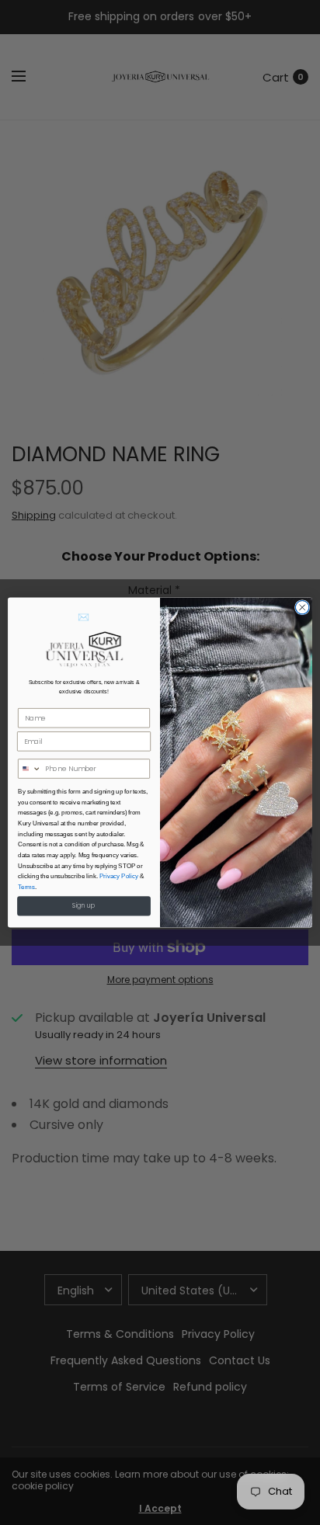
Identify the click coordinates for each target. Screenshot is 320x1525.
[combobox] (30, 768)
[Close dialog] (302, 608)
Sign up (84, 906)
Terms (26, 887)
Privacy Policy (119, 876)
